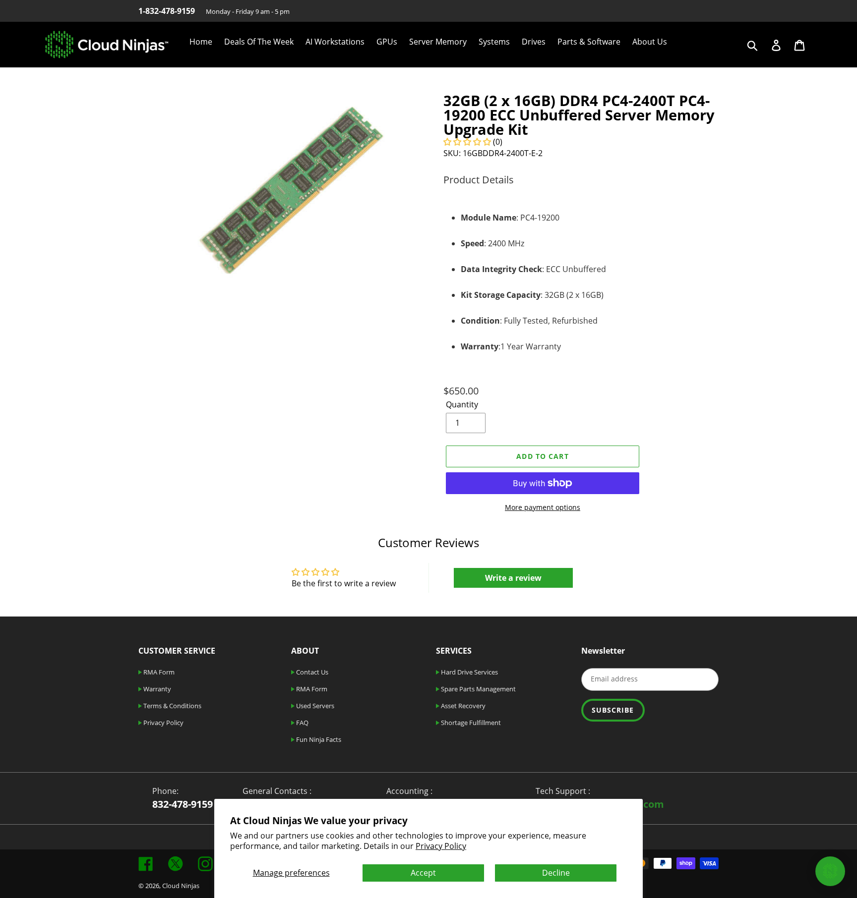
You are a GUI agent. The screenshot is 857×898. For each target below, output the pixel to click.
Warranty (156, 688)
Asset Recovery (462, 705)
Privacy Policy (441, 846)
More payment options (542, 507)
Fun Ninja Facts (318, 739)
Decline (556, 872)
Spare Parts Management (477, 688)
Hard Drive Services (468, 672)
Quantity (462, 404)
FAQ (301, 722)
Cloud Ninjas (180, 885)
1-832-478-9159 (166, 10)
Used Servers (314, 705)
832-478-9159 (182, 804)
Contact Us (311, 672)
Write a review (513, 577)
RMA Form (158, 672)
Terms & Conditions (171, 705)
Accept (423, 872)
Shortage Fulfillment (470, 722)
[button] (467, 141)
